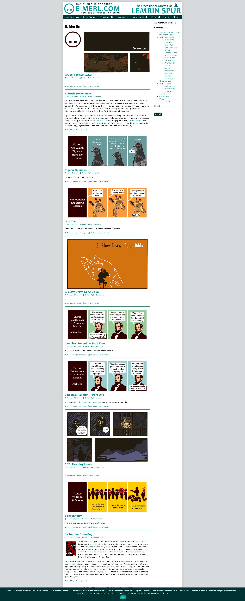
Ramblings (71, 130)
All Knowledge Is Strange (76, 181)
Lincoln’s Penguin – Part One (84, 394)
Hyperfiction (169, 89)
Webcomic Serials (167, 37)
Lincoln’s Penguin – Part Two (85, 343)
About (175, 17)
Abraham (86, 402)
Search (157, 106)
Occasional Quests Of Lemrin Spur (80, 17)
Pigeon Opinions (76, 170)
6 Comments (98, 519)
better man (70, 564)
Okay (123, 597)
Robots (100, 115)
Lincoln (94, 402)
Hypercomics (122, 17)
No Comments (95, 78)
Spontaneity (73, 515)
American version (92, 547)
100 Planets (169, 60)
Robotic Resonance (78, 93)
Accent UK (137, 115)
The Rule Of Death (74, 86)
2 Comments (98, 346)
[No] (242, 594)
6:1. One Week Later (78, 74)
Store (166, 17)
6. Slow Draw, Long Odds (82, 291)
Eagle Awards (127, 561)
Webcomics (105, 17)
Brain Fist (168, 45)
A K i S (167, 68)
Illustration (169, 91)
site (86, 123)
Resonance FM (102, 103)
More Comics (138, 17)
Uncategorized (81, 130)
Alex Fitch (73, 103)
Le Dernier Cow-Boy (78, 534)
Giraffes (70, 221)
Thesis (167, 101)
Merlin (83, 78)
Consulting (164, 96)
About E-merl (165, 94)
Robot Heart (101, 121)
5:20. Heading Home (78, 464)
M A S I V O (169, 58)
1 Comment (94, 173)
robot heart (135, 121)
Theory (154, 17)
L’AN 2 (142, 541)
